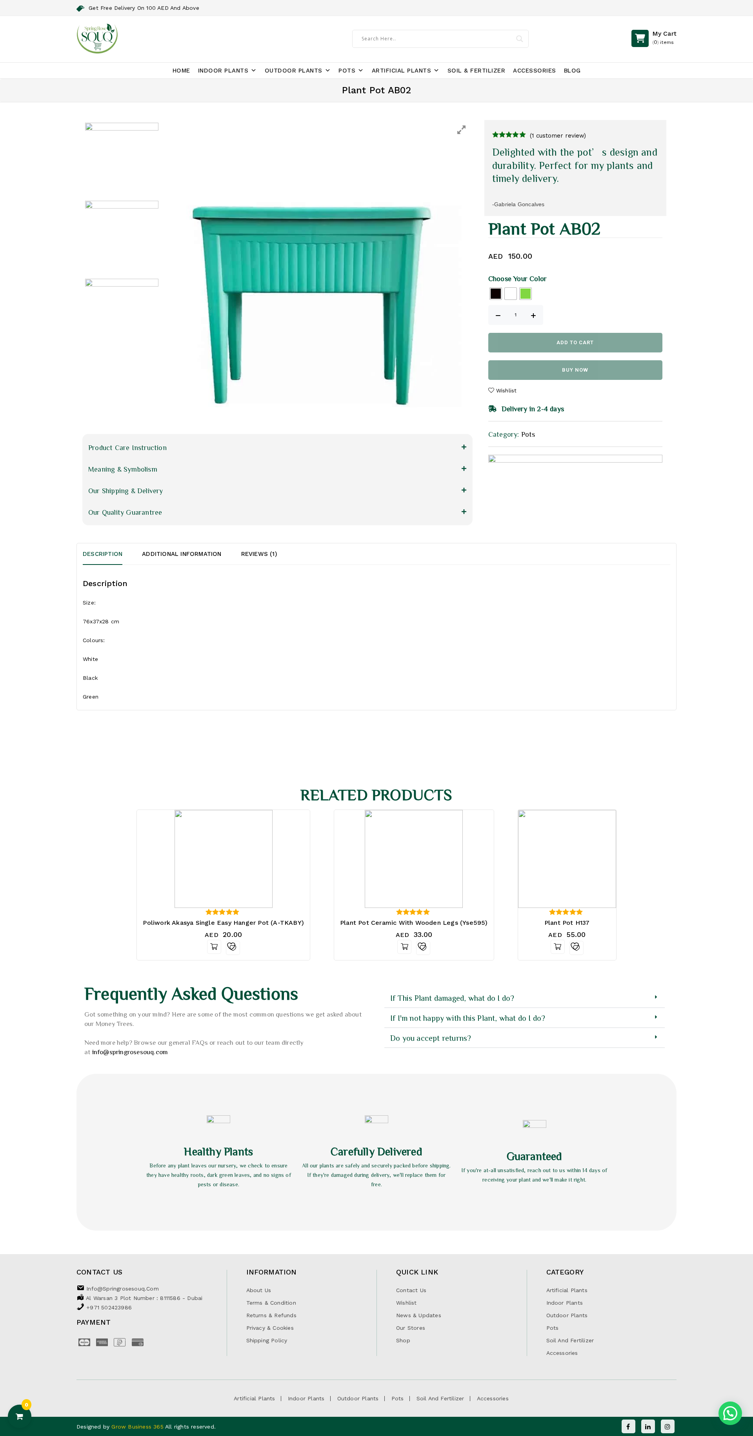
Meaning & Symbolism (122, 468)
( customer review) (558, 135)
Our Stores (410, 1328)
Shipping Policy (266, 1340)
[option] (318, 274)
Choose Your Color (517, 278)
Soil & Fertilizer (476, 70)
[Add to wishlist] (233, 948)
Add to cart (575, 342)
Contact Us (411, 1290)
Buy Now (575, 370)
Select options (404, 947)
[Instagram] (668, 1426)
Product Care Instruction (127, 447)
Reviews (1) (259, 553)
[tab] (112, 554)
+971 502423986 (109, 1307)
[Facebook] (628, 1426)
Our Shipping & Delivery (125, 490)
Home (181, 70)
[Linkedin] (648, 1426)
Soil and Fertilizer (570, 1340)
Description (102, 553)
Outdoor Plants (293, 70)
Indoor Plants (223, 70)
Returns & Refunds (271, 1315)
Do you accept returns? (430, 1038)
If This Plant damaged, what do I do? (452, 998)
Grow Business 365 (138, 1426)
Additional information (181, 553)
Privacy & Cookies (270, 1328)
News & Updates (418, 1315)
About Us (258, 1290)
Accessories (534, 70)
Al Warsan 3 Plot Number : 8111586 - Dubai (144, 1298)
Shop (403, 1340)
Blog (572, 70)
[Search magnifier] (519, 38)
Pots (346, 70)
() (664, 37)
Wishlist (406, 1303)
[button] (277, 447)
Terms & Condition (271, 1303)
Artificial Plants (401, 70)
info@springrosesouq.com (130, 1051)
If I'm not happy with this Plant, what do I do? (467, 1018)
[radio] (496, 294)
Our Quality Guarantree (125, 512)
